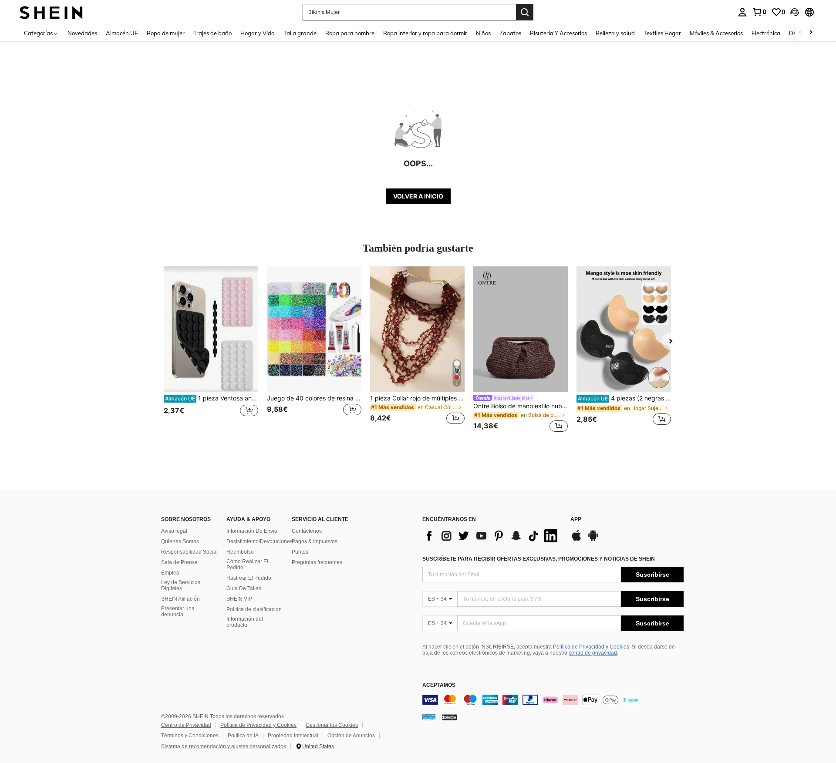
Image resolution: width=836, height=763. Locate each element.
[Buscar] (524, 12)
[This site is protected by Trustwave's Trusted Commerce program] (428, 717)
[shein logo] (51, 12)
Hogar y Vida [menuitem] (257, 33)
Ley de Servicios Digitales (180, 585)
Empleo (170, 573)
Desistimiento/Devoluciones (259, 541)
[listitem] (211, 350)
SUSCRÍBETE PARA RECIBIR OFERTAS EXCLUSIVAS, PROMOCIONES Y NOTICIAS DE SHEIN (538, 559)
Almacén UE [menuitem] (122, 33)
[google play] (593, 540)
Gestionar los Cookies (332, 725)
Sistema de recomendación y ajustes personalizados (223, 746)
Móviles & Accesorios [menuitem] (716, 33)
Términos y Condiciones (190, 736)
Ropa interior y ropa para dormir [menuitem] (425, 33)
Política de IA (243, 736)
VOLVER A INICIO (418, 196)
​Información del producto (244, 622)
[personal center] (742, 12)
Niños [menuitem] (483, 33)
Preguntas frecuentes (317, 562)
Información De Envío (251, 531)
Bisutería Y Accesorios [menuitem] (558, 33)
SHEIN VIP (239, 599)
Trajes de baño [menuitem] (212, 33)
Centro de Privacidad (186, 725)
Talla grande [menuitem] (300, 33)
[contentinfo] (553, 700)
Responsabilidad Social (189, 552)
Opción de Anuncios (351, 736)
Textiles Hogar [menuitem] (662, 33)
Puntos (300, 552)
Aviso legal (174, 531)
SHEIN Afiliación (180, 599)
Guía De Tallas (243, 588)
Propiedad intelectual (293, 736)
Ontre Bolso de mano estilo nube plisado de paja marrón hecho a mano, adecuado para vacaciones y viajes (520, 406)
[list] (492, 535)
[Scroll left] (800, 32)
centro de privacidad (593, 653)
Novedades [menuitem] (82, 33)
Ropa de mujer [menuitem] (166, 33)
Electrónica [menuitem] (766, 33)
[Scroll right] (811, 32)
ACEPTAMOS (438, 685)
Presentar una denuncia (178, 611)
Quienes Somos (180, 541)
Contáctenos (307, 531)
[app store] (576, 540)
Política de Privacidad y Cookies (591, 647)
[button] (794, 12)
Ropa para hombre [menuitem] (349, 33)
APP (575, 519)
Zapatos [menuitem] (510, 33)
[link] (759, 12)
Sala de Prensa (179, 562)
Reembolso (240, 552)
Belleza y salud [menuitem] (615, 33)
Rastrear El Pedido (248, 578)
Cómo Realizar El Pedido (247, 564)
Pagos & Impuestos (314, 541)
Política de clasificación (254, 609)
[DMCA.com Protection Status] (449, 717)
